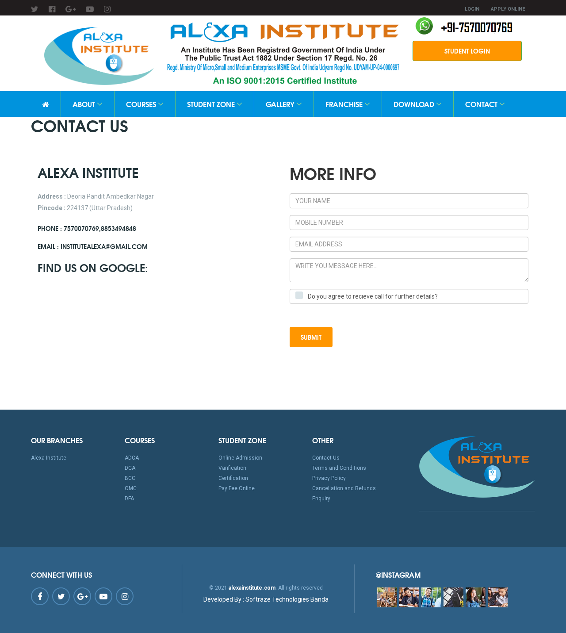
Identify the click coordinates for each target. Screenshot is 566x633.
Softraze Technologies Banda (266, 599)
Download (415, 103)
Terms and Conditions (339, 468)
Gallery (281, 103)
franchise (344, 103)
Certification (233, 478)
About (85, 103)
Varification (232, 468)
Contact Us (326, 458)
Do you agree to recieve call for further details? (373, 296)
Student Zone (212, 103)
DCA (130, 468)
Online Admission (240, 458)
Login (472, 9)
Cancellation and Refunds (344, 488)
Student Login (467, 51)
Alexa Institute (48, 458)
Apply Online (508, 9)
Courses (142, 103)
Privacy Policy (329, 478)
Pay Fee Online (236, 488)
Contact (482, 103)
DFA (129, 498)
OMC (131, 488)
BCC (130, 478)
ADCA (132, 458)
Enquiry (321, 498)
